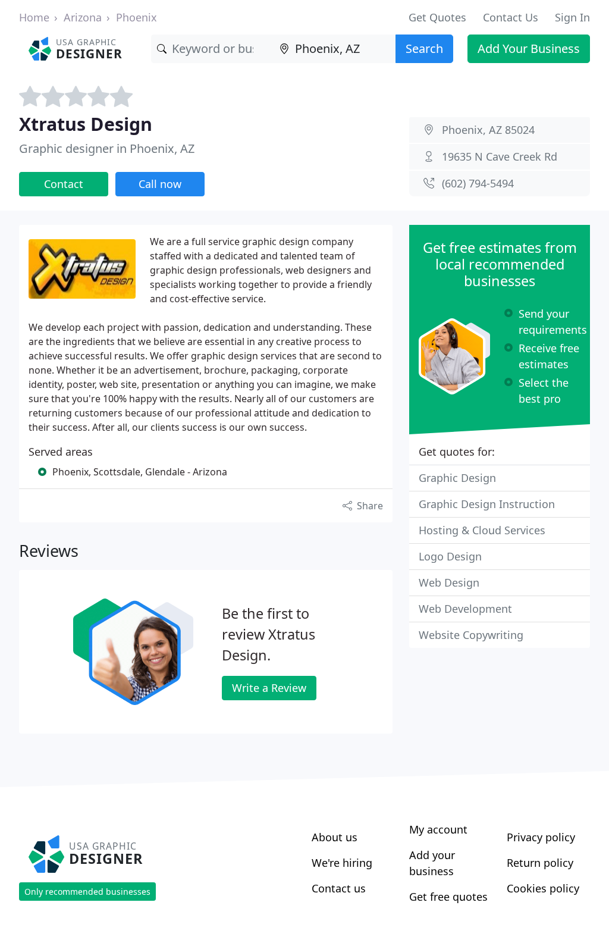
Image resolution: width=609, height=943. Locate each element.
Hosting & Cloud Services (482, 530)
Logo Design (450, 556)
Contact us (339, 888)
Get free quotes (448, 896)
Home (34, 17)
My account (438, 829)
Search (424, 48)
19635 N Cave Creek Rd (499, 156)
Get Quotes (437, 17)
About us (334, 837)
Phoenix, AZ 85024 (488, 130)
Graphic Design (457, 478)
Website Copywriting (471, 635)
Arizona (83, 17)
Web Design (449, 582)
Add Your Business (529, 48)
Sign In (572, 17)
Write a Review (269, 688)
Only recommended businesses (87, 891)
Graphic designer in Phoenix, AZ (106, 148)
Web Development (465, 608)
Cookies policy (543, 888)
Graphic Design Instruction (487, 504)
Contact (63, 184)
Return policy (540, 863)
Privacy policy (541, 837)
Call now (160, 184)
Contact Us (510, 17)
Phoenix (136, 17)
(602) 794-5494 (478, 183)
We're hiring (342, 863)
